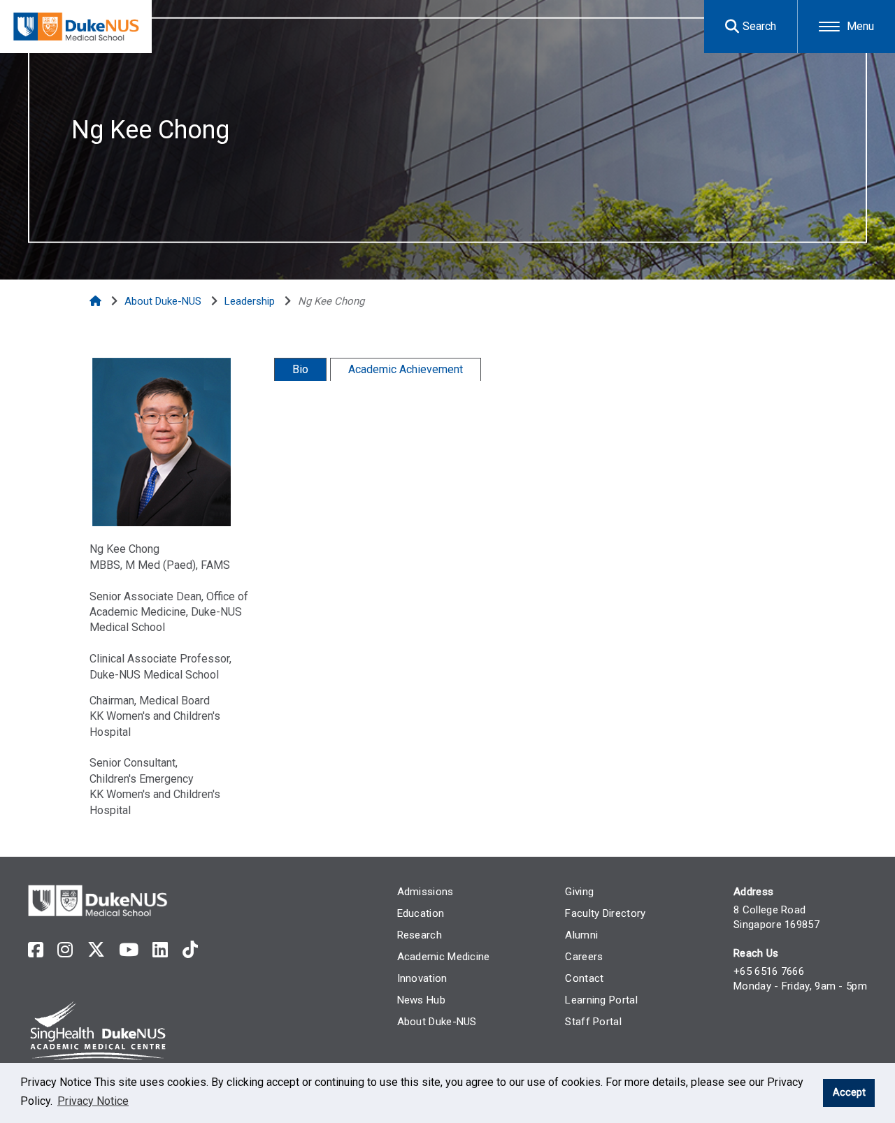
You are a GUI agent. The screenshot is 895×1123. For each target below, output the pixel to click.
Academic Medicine (443, 956)
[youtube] (128, 950)
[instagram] (65, 950)
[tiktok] (190, 950)
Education (421, 913)
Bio (300, 369)
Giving (579, 891)
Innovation (422, 978)
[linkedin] (160, 950)
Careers (584, 956)
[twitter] (96, 950)
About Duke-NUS (437, 1021)
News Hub (421, 1000)
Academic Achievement (405, 369)
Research (419, 935)
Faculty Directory (605, 913)
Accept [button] (849, 1093)
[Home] (97, 301)
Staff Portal (593, 1021)
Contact (584, 978)
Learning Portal (601, 1000)
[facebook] (35, 950)
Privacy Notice (93, 1101)
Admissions (425, 891)
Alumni (581, 935)
